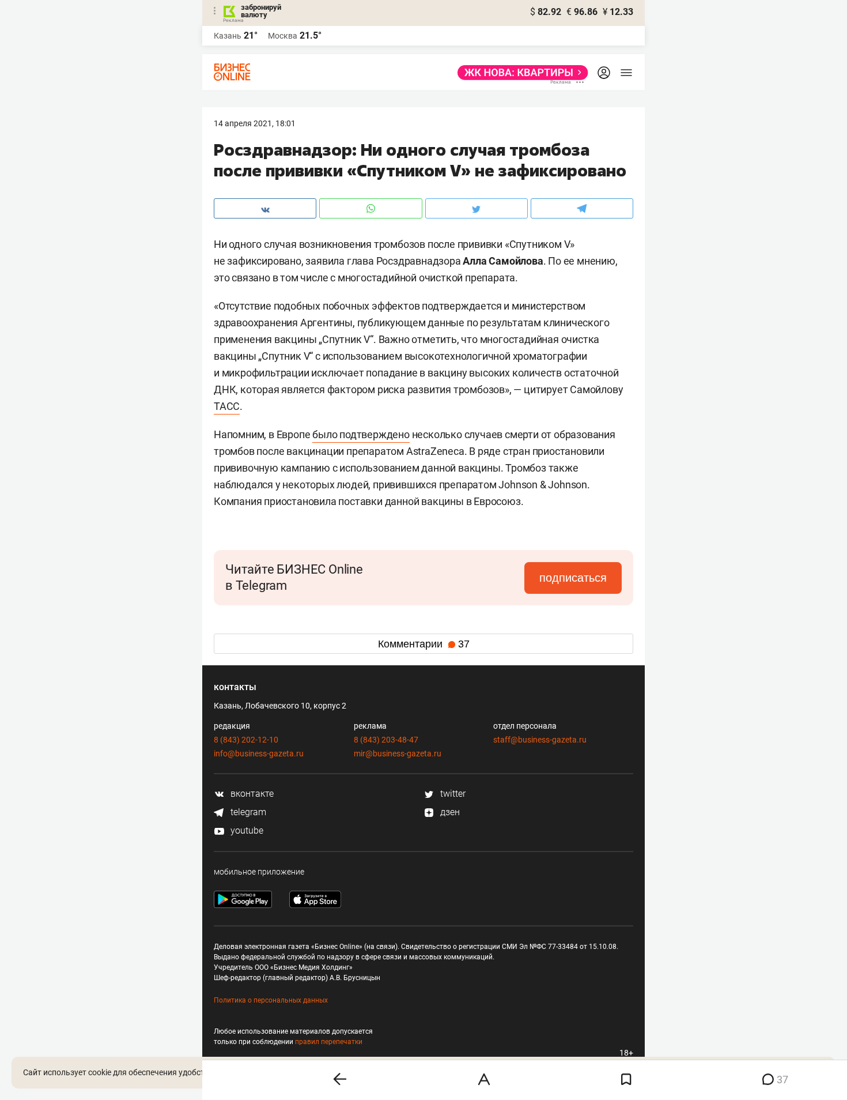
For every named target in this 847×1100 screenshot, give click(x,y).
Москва (282, 35)
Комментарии (424, 644)
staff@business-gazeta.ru (540, 739)
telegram (247, 812)
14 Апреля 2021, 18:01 (255, 123)
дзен (449, 812)
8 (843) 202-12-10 (246, 739)
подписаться (573, 577)
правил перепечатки (328, 1042)
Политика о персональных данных (271, 1000)
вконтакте (251, 793)
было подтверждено (361, 434)
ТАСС (227, 406)
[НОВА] (519, 72)
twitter (452, 793)
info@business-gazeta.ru (259, 753)
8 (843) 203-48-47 (386, 739)
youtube (245, 830)
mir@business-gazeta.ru (397, 753)
